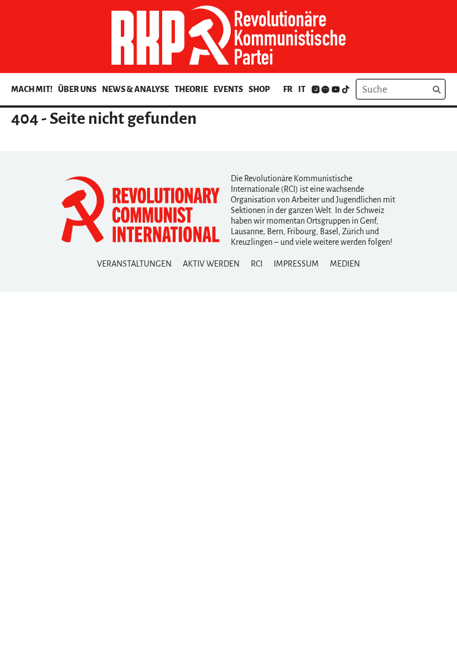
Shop (259, 89)
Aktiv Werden (211, 263)
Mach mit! (31, 89)
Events (228, 89)
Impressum (296, 263)
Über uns (77, 89)
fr (288, 89)
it (301, 89)
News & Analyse (135, 89)
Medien (345, 263)
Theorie (191, 89)
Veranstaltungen (134, 263)
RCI (256, 263)
